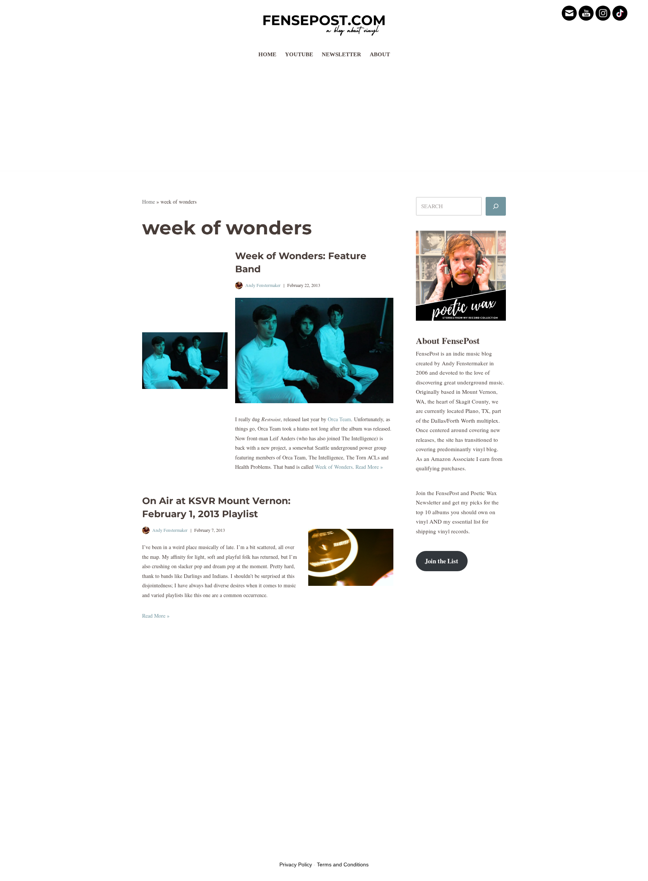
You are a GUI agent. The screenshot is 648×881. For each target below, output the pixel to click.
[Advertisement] (324, 118)
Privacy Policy (295, 864)
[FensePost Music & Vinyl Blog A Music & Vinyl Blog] (324, 23)
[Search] (496, 206)
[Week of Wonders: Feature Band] (185, 360)
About (380, 54)
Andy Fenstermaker (262, 285)
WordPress (199, 850)
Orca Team (339, 419)
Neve (148, 850)
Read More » (369, 466)
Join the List (441, 561)
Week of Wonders (333, 466)
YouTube (299, 54)
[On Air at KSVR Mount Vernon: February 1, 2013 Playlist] (351, 557)
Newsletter (341, 54)
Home (267, 54)
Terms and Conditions (343, 864)
